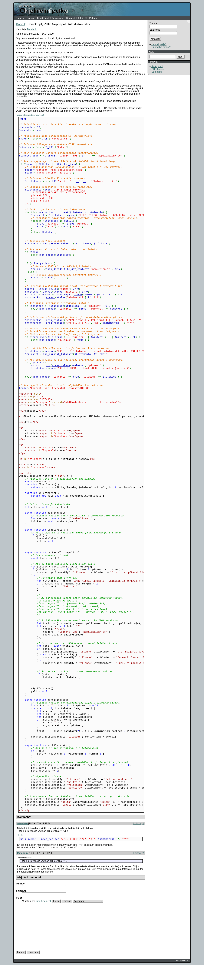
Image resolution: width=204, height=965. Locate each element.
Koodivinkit (43, 18)
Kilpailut (70, 18)
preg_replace (55, 320)
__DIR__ (81, 181)
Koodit (20, 24)
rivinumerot (39, 115)
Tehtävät (82, 18)
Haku (151, 51)
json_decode (54, 269)
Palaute (93, 18)
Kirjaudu (155, 39)
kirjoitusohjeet (43, 901)
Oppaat (30, 18)
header (29, 169)
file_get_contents (76, 269)
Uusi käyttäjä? (159, 44)
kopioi (19, 115)
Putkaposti (157, 66)
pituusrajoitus (28, 115)
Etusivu (20, 18)
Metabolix (32, 29)
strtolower (38, 337)
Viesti (19, 898)
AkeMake (22, 823)
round (78, 294)
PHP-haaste (157, 69)
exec (47, 189)
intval (43, 288)
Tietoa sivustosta (183, 960)
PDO (54, 181)
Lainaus (66, 901)
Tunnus (153, 23)
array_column (61, 365)
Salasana (154, 29)
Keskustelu (57, 18)
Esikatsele (33, 952)
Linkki (56, 901)
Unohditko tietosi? (161, 47)
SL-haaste (156, 72)
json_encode (47, 254)
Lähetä (20, 952)
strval (50, 297)
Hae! (180, 56)
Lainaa (137, 823)
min (48, 365)
